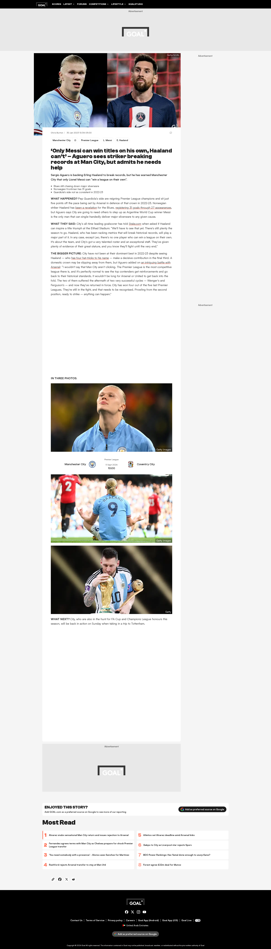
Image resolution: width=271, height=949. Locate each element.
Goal (83, 945)
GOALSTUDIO (135, 4)
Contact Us (76, 920)
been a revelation (86, 207)
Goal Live (186, 920)
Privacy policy (115, 920)
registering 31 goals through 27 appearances (143, 207)
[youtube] (144, 912)
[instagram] (138, 912)
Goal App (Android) (148, 920)
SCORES (56, 4)
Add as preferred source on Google (204, 809)
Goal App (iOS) (170, 920)
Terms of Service (95, 920)
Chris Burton (57, 132)
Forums (82, 4)
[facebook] (126, 912)
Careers (130, 920)
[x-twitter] (132, 912)
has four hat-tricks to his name (90, 258)
